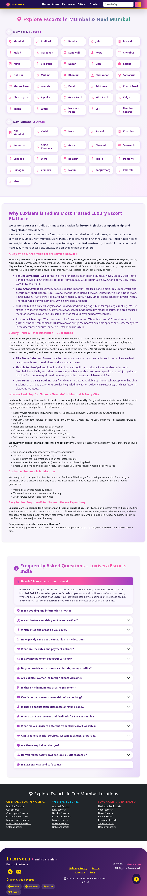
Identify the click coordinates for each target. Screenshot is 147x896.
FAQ (92, 872)
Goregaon (47, 52)
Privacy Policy (78, 868)
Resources (69, 4)
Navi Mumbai (19, 132)
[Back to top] (136, 879)
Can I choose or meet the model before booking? (51, 697)
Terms (96, 868)
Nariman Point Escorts (18, 823)
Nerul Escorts (105, 813)
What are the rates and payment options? (47, 649)
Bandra (72, 41)
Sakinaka (101, 86)
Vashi (44, 131)
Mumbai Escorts (15, 806)
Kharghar (129, 131)
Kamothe (19, 145)
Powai (99, 52)
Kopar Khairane (46, 146)
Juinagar (19, 170)
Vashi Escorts (105, 809)
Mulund (45, 75)
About (56, 4)
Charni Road (130, 86)
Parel (71, 86)
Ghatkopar (102, 75)
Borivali (128, 41)
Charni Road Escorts (17, 816)
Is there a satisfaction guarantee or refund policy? (52, 707)
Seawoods (129, 145)
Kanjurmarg (103, 170)
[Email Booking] (18, 871)
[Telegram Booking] (10, 871)
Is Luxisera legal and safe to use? (42, 764)
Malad (17, 52)
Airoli (71, 145)
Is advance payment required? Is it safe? (46, 658)
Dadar (72, 63)
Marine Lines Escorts (17, 820)
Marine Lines (21, 86)
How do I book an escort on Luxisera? (44, 581)
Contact (95, 4)
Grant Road (75, 97)
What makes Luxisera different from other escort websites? (58, 726)
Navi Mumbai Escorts (109, 806)
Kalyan (127, 97)
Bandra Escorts (60, 813)
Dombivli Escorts (107, 827)
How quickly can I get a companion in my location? (53, 639)
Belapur (73, 158)
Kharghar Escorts (107, 820)
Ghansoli (101, 145)
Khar (16, 181)
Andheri (46, 41)
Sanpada (19, 158)
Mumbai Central (128, 110)
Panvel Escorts (106, 816)
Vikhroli (128, 170)
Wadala (45, 86)
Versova (46, 170)
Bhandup (74, 75)
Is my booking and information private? (46, 610)
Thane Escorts (106, 823)
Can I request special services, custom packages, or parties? (58, 735)
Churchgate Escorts (17, 813)
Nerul (71, 131)
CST (98, 108)
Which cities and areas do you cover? (44, 630)
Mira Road (102, 97)
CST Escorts (12, 809)
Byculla (45, 97)
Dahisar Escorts (60, 827)
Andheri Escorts (60, 806)
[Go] (138, 4)
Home (46, 4)
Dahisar (18, 75)
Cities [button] (82, 4)
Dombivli (128, 158)
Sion (98, 63)
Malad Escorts (60, 820)
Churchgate (21, 97)
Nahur (72, 170)
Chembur (129, 52)
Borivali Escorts (60, 823)
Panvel (100, 131)
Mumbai (19, 41)
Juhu (98, 41)
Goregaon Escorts (62, 816)
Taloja (99, 158)
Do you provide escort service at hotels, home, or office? (56, 668)
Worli (44, 108)
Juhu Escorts (59, 809)
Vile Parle (46, 63)
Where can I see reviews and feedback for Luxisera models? (58, 716)
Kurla (17, 63)
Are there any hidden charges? (40, 745)
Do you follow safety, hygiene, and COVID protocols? (54, 755)
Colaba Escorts (14, 827)
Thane (17, 108)
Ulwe (44, 158)
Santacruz (129, 75)
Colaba (127, 63)
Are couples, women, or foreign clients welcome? (51, 678)
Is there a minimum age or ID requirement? (48, 687)
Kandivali (74, 52)
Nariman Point (73, 110)
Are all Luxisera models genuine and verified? (49, 620)
